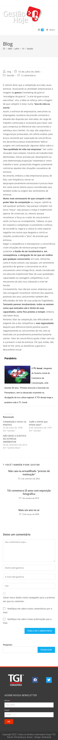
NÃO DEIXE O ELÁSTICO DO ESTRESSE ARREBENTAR (14, 438)
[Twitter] (49, 680)
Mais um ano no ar (29, 510)
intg (9, 71)
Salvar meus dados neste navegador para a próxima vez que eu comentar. (29, 599)
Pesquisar (7, 644)
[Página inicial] (4, 48)
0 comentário (28, 75)
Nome (7, 701)
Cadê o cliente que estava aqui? (38, 423)
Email (6, 710)
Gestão (30, 48)
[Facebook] (35, 680)
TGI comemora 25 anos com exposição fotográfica (29, 492)
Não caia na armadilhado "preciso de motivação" (29, 472)
